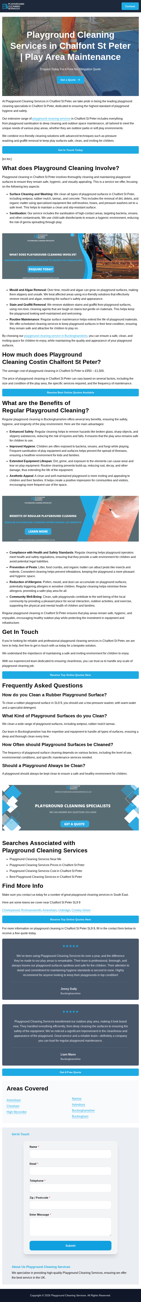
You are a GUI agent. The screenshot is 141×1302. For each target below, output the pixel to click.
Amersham (50, 910)
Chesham (13, 1106)
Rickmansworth (31, 910)
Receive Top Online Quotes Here (70, 674)
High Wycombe (17, 1111)
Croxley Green (81, 910)
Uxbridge (64, 910)
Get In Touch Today (70, 150)
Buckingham (80, 1116)
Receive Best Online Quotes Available (70, 392)
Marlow (77, 1098)
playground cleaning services (51, 118)
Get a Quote (68, 79)
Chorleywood (11, 910)
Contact (130, 6)
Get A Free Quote (70, 1072)
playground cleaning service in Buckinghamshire (55, 335)
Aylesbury (78, 1104)
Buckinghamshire (83, 1110)
